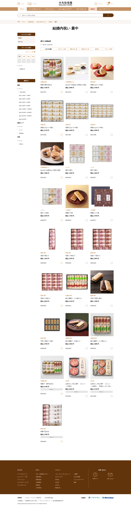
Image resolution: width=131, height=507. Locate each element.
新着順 (97, 49)
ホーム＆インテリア (65, 9)
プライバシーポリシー (44, 500)
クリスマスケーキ (79, 479)
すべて (20, 65)
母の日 (57, 479)
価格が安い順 (73, 49)
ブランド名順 (108, 49)
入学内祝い (39, 488)
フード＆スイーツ (35, 9)
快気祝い (38, 485)
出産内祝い (39, 477)
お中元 (57, 485)
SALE (93, 9)
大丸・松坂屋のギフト (42, 474)
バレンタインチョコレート (62, 474)
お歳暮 (76, 474)
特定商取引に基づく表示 (31, 500)
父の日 (57, 482)
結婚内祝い (31, 22)
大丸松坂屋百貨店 (49, 497)
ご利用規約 (20, 500)
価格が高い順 (85, 49)
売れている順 (62, 49)
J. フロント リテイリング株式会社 (33, 497)
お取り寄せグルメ (42, 22)
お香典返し (39, 482)
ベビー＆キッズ (81, 9)
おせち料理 (77, 477)
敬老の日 (57, 488)
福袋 (75, 482)
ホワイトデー (59, 477)
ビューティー (103, 9)
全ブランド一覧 (29, 52)
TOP (18, 22)
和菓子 (50, 22)
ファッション (49, 9)
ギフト (22, 9)
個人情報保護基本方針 (58, 500)
